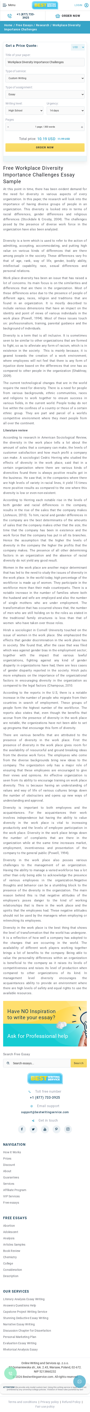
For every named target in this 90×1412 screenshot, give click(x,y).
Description (10, 1276)
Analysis (8, 1238)
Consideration (12, 1269)
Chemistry (10, 1257)
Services (8, 1183)
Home (8, 25)
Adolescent (10, 1232)
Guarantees (11, 1177)
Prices (7, 1158)
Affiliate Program (14, 1190)
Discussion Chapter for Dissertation (27, 1330)
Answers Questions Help (19, 1305)
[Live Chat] (79, 1381)
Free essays (11, 1202)
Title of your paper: (18, 55)
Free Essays (24, 25)
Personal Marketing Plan (19, 1337)
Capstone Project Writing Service (25, 1311)
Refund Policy (71, 1402)
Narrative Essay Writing (19, 1324)
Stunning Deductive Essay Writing (25, 1318)
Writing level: (13, 103)
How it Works (12, 1152)
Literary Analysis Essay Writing (24, 1299)
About (7, 1171)
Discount (9, 1164)
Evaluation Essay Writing (20, 1343)
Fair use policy (45, 1406)
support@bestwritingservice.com (45, 1112)
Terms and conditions (22, 1402)
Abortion (9, 1225)
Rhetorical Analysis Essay (20, 1349)
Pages (9, 119)
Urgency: (52, 103)
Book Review (11, 1251)
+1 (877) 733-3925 (26, 16)
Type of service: (15, 71)
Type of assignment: (19, 87)
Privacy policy (49, 1402)
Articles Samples (14, 1244)
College (8, 1263)
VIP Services (11, 1196)
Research (42, 25)
